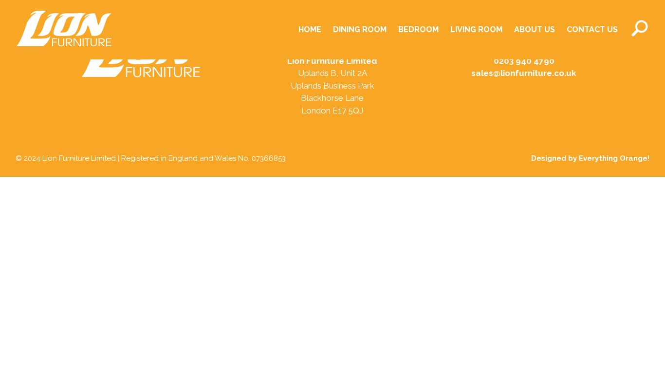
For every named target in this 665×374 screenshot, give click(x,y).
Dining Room (360, 29)
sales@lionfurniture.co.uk (523, 73)
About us (534, 29)
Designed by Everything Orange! (590, 158)
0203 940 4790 (524, 61)
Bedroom (418, 29)
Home (309, 29)
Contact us (592, 29)
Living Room (476, 29)
